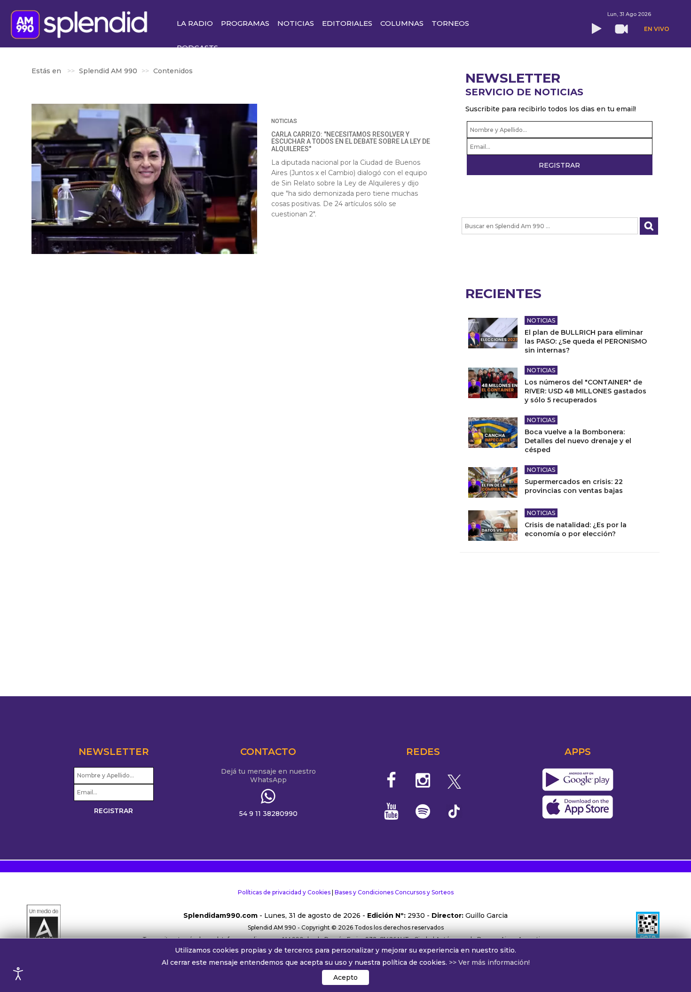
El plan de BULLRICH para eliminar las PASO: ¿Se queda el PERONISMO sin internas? (586, 341)
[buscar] (649, 226)
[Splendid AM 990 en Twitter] (454, 780)
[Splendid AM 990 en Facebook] (391, 780)
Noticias (284, 121)
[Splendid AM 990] (81, 23)
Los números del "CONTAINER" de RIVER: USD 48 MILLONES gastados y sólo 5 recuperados (585, 391)
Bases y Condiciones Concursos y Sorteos (394, 892)
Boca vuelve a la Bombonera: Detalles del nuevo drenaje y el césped (578, 441)
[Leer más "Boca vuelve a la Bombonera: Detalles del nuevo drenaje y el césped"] (493, 432)
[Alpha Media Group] (44, 928)
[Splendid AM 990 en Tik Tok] (454, 810)
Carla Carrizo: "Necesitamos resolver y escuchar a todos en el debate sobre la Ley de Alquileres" (350, 142)
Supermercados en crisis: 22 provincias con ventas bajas (574, 486)
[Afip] (648, 928)
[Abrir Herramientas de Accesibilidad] (18, 973)
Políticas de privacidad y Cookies (284, 892)
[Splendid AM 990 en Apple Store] (577, 807)
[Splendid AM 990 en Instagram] (423, 780)
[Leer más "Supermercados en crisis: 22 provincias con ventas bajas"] (493, 482)
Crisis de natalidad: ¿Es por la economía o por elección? (576, 529)
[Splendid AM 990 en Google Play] (577, 780)
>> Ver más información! (489, 962)
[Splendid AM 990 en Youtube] (391, 811)
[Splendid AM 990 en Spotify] (423, 811)
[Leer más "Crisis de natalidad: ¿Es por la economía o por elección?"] (493, 525)
